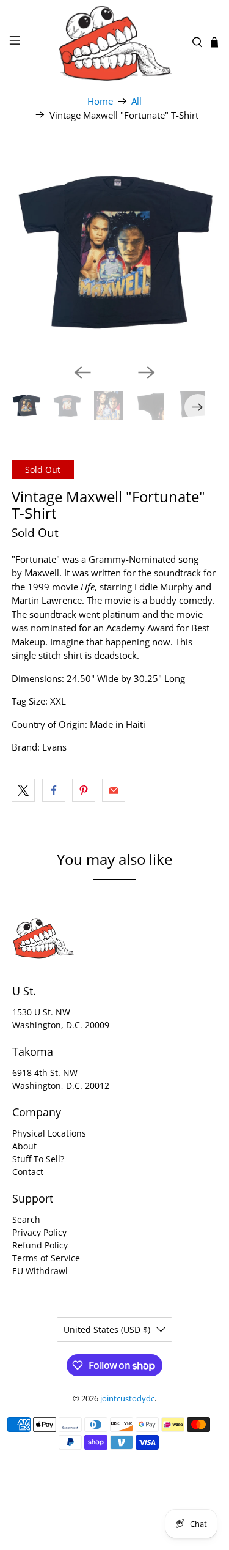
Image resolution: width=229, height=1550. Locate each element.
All (136, 101)
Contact (27, 1171)
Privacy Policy (39, 1232)
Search (26, 1219)
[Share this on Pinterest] (83, 790)
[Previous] (82, 372)
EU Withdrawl (40, 1271)
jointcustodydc (127, 1398)
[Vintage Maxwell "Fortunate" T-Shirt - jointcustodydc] (114, 251)
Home (100, 101)
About (24, 1146)
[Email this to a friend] (113, 790)
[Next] (146, 372)
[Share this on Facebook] (53, 790)
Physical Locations (49, 1133)
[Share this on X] (23, 790)
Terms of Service (46, 1258)
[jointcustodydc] (114, 42)
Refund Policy (40, 1245)
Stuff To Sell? (38, 1159)
